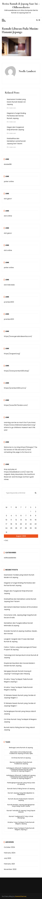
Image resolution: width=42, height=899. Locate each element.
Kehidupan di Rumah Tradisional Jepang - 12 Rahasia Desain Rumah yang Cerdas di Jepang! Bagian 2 (20, 776)
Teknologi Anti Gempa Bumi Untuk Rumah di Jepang (21, 656)
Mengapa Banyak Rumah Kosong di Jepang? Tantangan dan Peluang (17, 672)
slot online (8, 216)
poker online (9, 181)
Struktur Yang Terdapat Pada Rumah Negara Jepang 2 (18, 680)
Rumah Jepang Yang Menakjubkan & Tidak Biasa (21, 793)
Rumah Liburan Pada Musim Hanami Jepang (21, 799)
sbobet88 (8, 164)
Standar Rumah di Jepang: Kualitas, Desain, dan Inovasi (20, 632)
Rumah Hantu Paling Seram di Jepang (21, 788)
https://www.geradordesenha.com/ (18, 336)
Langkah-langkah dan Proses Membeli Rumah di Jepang (19, 640)
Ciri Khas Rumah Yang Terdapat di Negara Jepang (20, 720)
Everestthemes (20, 896)
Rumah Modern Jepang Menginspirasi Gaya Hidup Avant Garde (20, 805)
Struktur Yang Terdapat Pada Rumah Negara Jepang (18, 688)
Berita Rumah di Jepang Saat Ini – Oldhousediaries (21, 5)
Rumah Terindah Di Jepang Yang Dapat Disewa (21, 811)
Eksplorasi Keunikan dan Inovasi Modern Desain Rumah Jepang (19, 664)
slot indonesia (9, 285)
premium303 (9, 302)
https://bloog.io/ (27, 447)
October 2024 (9, 847)
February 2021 (9, 864)
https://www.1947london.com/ (16, 405)
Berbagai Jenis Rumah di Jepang (21, 747)
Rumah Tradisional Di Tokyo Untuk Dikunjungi (21, 817)
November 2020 (10, 869)
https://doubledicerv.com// (15, 472)
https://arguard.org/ (12, 353)
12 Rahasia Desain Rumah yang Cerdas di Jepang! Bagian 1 (19, 704)
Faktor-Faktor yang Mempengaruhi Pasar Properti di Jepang (20, 648)
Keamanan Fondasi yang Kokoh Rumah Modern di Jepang (16, 101)
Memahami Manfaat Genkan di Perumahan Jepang (21, 608)
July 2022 (7, 858)
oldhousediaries (10, 558)
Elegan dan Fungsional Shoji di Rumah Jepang (18, 592)
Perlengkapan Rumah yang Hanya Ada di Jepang (20, 712)
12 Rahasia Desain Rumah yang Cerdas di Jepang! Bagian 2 (19, 696)
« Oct (6, 540)
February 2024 (9, 853)
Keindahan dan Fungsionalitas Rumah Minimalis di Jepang (18, 624)
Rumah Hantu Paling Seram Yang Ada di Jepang (19, 728)
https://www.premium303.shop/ (16, 371)
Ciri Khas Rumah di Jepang (21, 758)
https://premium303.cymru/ (15, 388)
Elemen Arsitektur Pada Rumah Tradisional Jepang (21, 763)
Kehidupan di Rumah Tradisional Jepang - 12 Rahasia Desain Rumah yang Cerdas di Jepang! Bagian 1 (20, 769)
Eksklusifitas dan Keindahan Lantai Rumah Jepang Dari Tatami (16, 141)
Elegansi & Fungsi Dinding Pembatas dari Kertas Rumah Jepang (16, 115)
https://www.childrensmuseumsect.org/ (19, 425)
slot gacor (8, 199)
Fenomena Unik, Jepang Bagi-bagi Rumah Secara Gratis (20, 616)
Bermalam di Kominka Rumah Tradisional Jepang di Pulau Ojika (21, 752)
